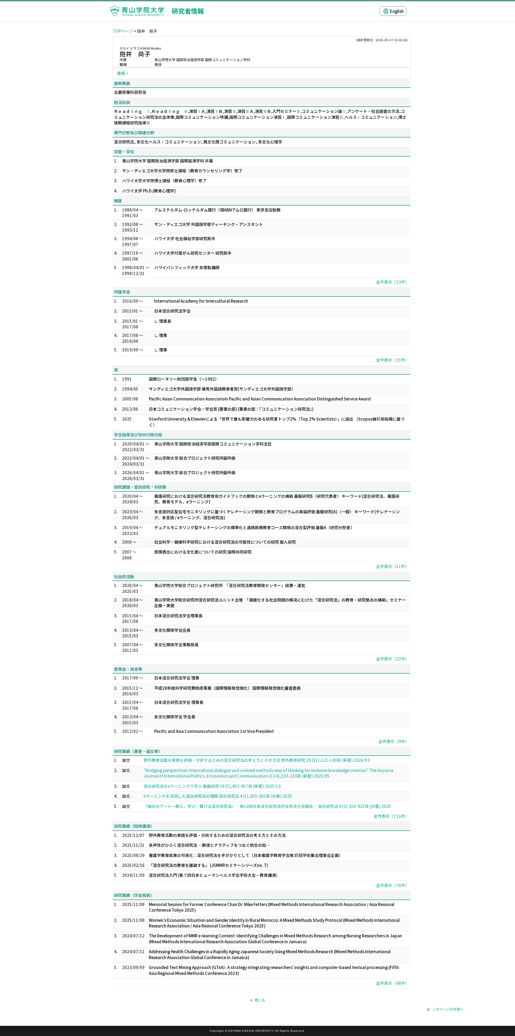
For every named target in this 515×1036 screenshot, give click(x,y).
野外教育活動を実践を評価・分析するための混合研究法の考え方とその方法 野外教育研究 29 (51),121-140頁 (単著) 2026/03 (257, 760)
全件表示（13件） (392, 282)
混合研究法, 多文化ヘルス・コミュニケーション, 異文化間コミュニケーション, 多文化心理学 (198, 141)
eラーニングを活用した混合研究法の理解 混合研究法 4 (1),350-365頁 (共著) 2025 (218, 796)
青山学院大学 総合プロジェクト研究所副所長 (195, 458)
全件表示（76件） (392, 885)
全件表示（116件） (391, 816)
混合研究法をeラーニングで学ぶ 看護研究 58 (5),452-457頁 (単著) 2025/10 (212, 786)
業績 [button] (121, 73)
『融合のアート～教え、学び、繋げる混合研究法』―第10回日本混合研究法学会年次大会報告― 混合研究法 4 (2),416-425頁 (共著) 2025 (267, 806)
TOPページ (123, 31)
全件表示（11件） (392, 566)
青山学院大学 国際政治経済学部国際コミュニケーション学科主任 (213, 444)
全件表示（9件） (393, 741)
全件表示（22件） (392, 659)
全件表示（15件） (392, 360)
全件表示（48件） (392, 983)
